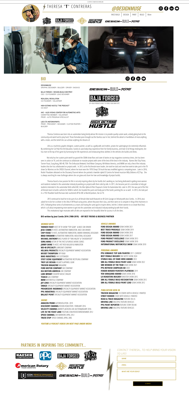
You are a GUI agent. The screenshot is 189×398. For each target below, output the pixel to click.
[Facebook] (166, 8)
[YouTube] (177, 8)
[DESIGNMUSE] (161, 8)
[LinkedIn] (171, 8)
